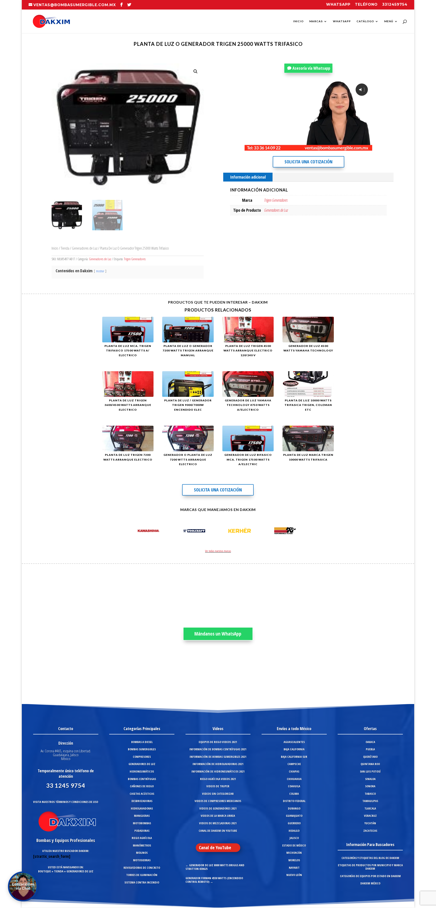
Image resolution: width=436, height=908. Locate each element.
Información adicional (248, 177)
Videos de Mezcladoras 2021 (218, 823)
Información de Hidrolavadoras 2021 (218, 764)
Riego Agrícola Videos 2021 (218, 779)
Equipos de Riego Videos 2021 (218, 742)
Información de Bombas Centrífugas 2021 (217, 749)
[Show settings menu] (342, 147)
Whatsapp (338, 5)
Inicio (298, 21)
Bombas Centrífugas (142, 779)
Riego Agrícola (142, 838)
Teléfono (366, 5)
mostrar (100, 271)
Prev (133, 531)
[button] (195, 71)
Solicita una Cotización (308, 162)
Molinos (142, 853)
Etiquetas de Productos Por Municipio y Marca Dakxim (370, 867)
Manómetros (142, 845)
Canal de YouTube (215, 847)
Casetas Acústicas (142, 794)
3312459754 (394, 5)
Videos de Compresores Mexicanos (218, 801)
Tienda (65, 248)
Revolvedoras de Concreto (142, 868)
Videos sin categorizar (218, 794)
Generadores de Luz (84, 248)
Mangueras (142, 816)
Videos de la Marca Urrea (218, 816)
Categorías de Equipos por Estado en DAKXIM (370, 876)
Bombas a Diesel (142, 742)
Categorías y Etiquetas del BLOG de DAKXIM (370, 858)
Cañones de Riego (142, 786)
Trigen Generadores (135, 259)
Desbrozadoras (141, 801)
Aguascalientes (294, 742)
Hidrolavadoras (142, 808)
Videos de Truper (217, 786)
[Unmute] (333, 147)
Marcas (316, 21)
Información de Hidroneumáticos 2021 (218, 771)
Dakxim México (370, 883)
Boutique (44, 871)
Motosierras (142, 860)
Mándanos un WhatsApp (217, 634)
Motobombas (142, 823)
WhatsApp (342, 21)
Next (303, 531)
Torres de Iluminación (141, 875)
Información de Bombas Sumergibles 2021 (218, 757)
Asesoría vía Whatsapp (311, 68)
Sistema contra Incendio (141, 882)
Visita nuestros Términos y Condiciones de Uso (65, 802)
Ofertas (370, 728)
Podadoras (141, 831)
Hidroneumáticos (142, 771)
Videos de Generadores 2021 (218, 808)
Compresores (142, 757)
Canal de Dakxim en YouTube (218, 831)
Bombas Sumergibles (142, 749)
